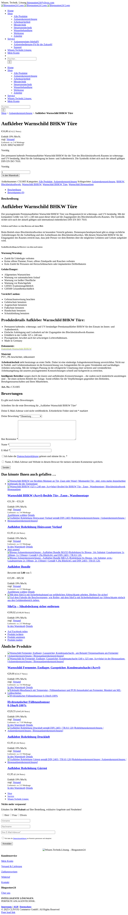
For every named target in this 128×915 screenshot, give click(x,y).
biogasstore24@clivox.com (40, 2)
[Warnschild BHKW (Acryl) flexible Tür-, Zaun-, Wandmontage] (67, 485)
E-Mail (5, 450)
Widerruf (5, 877)
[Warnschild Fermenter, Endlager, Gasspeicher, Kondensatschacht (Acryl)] (67, 657)
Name (5, 444)
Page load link (8, 912)
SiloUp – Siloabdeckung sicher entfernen (33, 606)
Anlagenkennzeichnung (20, 113)
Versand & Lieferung (11, 866)
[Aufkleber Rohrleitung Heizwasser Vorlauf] (67, 519)
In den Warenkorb (10, 175)
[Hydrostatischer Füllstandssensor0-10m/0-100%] (67, 693)
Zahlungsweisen (9, 871)
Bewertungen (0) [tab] (15, 192)
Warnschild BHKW (31, 184)
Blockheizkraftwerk (11, 184)
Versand (11, 139)
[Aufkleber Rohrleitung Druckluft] (67, 729)
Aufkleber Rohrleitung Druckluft (28, 736)
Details (31, 515)
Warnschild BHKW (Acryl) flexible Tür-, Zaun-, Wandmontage (48, 495)
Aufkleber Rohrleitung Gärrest (27, 768)
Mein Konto (7, 861)
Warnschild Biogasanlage (81, 184)
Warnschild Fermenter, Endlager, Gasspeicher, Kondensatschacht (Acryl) (53, 667)
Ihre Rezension (9, 439)
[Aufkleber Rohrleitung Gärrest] (67, 761)
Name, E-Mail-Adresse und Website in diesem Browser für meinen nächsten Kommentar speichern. (54, 462)
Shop (3, 113)
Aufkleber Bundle (18, 566)
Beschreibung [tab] (14, 189)
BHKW (120, 181)
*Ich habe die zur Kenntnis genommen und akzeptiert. (28, 838)
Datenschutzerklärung (28, 456)
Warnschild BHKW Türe (55, 184)
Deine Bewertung (11, 416)
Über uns (5, 893)
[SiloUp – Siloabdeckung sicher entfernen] (67, 597)
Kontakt (5, 882)
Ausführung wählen (17, 515)
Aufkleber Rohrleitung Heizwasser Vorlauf (34, 526)
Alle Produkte (45, 181)
